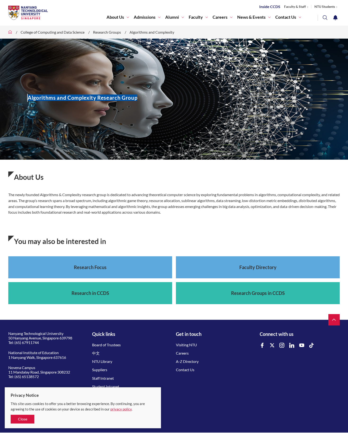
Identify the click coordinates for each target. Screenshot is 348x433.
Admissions (145, 17)
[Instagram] (282, 345)
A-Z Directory (187, 361)
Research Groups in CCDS (258, 293)
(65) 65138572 (26, 376)
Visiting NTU (186, 345)
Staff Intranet (103, 378)
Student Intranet (105, 386)
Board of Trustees (106, 345)
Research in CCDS (90, 293)
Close (22, 419)
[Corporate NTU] (10, 32)
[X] (272, 345)
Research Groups (107, 32)
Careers (220, 17)
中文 (96, 353)
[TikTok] (311, 345)
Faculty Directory (258, 267)
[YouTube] (301, 345)
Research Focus (90, 267)
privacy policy (121, 409)
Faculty (196, 17)
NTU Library (102, 361)
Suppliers (99, 369)
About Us (115, 17)
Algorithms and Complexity (151, 32)
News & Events (251, 17)
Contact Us (285, 17)
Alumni (172, 17)
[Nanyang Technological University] (57, 13)
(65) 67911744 (26, 342)
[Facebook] (262, 345)
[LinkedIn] (291, 345)
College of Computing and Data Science (53, 32)
